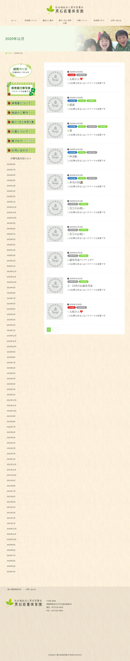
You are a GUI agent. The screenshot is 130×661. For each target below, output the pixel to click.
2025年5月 (11, 245)
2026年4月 (11, 186)
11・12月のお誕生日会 (80, 285)
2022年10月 (12, 411)
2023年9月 (11, 352)
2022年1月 (11, 459)
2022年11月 (11, 405)
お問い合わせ (31, 589)
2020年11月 (11, 534)
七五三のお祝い (76, 208)
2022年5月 (11, 438)
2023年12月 (12, 336)
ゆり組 (82, 101)
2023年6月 (11, 368)
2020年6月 (11, 561)
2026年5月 (11, 180)
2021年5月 (11, 502)
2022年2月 (11, 454)
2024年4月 (11, 314)
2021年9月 (11, 480)
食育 (69, 130)
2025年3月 (11, 255)
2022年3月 (11, 448)
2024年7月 (11, 298)
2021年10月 (12, 475)
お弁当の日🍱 (75, 182)
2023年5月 (11, 373)
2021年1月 (11, 523)
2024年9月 (11, 288)
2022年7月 (11, 427)
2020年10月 (12, 539)
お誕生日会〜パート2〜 (80, 259)
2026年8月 (11, 164)
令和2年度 (81, 75)
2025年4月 (11, 250)
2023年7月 (11, 363)
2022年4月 (11, 443)
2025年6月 (11, 239)
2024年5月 (11, 309)
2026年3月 (11, 191)
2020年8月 (11, 550)
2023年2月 (11, 389)
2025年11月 (11, 212)
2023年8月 (11, 357)
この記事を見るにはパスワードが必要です (86, 83)
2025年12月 (12, 207)
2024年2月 (11, 325)
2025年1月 (11, 266)
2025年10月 (12, 218)
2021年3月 (11, 513)
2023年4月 (11, 379)
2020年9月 (11, 545)
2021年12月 (12, 464)
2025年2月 (11, 261)
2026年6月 (11, 175)
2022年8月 (11, 422)
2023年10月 (12, 347)
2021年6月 (11, 496)
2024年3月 (11, 320)
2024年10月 (12, 282)
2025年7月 (11, 234)
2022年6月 (11, 432)
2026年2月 (11, 196)
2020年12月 (12, 529)
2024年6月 (11, 304)
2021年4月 (11, 507)
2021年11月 (11, 470)
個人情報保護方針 (14, 589)
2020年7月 (11, 555)
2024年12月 (12, 271)
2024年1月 (11, 330)
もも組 (71, 75)
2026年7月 (11, 170)
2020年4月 (11, 572)
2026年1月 (11, 202)
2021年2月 (11, 518)
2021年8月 (11, 486)
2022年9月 (11, 416)
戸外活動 (72, 156)
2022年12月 (12, 400)
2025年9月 (11, 223)
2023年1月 (11, 395)
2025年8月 (11, 229)
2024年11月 (11, 277)
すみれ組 (72, 101)
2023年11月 (11, 341)
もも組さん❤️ (75, 79)
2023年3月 (11, 384)
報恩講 (71, 104)
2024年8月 (11, 293)
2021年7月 (11, 491)
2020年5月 (11, 566)
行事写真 (91, 101)
